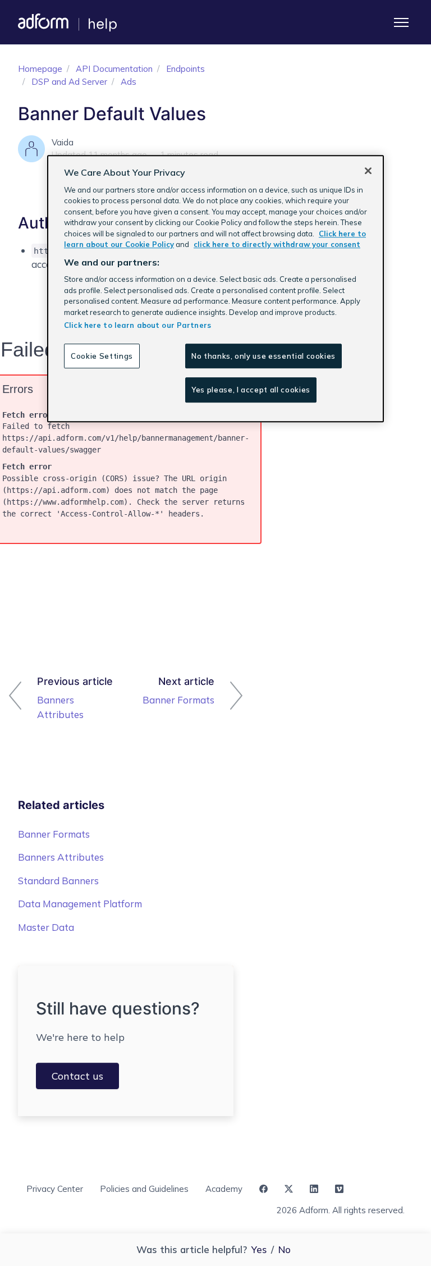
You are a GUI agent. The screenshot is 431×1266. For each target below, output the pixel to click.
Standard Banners (58, 880)
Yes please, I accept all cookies (250, 390)
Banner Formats (178, 700)
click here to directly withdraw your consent (277, 244)
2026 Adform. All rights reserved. (341, 1210)
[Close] (368, 170)
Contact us (77, 1076)
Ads (128, 81)
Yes (259, 1249)
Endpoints (185, 68)
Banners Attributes (60, 707)
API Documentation (114, 68)
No (284, 1249)
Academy (223, 1188)
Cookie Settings (102, 355)
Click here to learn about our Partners (137, 325)
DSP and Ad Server (69, 81)
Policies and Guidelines (144, 1188)
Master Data (46, 927)
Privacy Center (54, 1188)
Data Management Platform (80, 903)
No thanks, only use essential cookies (263, 355)
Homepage (40, 68)
